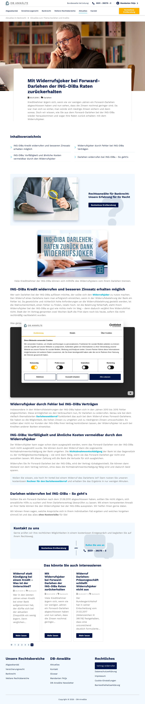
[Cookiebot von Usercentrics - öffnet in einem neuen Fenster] (111, 325)
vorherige (11, 644)
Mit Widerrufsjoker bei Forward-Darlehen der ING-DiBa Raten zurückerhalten (55, 581)
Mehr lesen (21, 635)
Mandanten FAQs (58, 678)
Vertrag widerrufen (106, 666)
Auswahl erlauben (72, 377)
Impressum (100, 676)
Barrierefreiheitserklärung (107, 685)
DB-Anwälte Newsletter (62, 683)
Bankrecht (46, 11)
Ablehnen (40, 377)
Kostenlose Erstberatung (129, 11)
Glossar (54, 673)
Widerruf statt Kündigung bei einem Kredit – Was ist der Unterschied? (23, 580)
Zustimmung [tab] (39, 333)
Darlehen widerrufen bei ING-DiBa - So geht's (103, 157)
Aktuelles (83, 11)
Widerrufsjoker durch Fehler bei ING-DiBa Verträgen (101, 147)
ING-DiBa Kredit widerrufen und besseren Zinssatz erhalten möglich (42, 147)
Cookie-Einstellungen (105, 680)
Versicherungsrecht (29, 11)
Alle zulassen (105, 377)
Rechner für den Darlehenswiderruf (47, 481)
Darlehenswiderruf (47, 416)
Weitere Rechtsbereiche (64, 11)
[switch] (60, 367)
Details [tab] (72, 333)
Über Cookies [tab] (106, 333)
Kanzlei (94, 11)
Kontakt (54, 669)
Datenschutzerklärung (106, 671)
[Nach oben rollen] (140, 699)
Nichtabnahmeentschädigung (85, 451)
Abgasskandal (12, 11)
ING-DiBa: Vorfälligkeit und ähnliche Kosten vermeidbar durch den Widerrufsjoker (37, 157)
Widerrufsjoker (101, 294)
